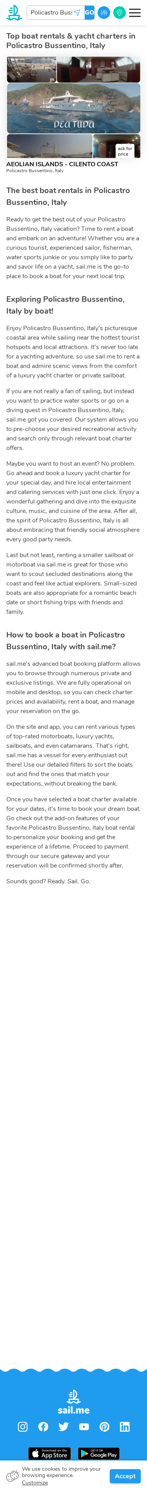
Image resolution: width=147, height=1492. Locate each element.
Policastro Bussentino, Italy (35, 170)
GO (89, 12)
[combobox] (56, 13)
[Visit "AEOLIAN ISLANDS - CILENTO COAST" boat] (73, 107)
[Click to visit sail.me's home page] (14, 12)
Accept (125, 1476)
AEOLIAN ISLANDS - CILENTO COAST (62, 164)
